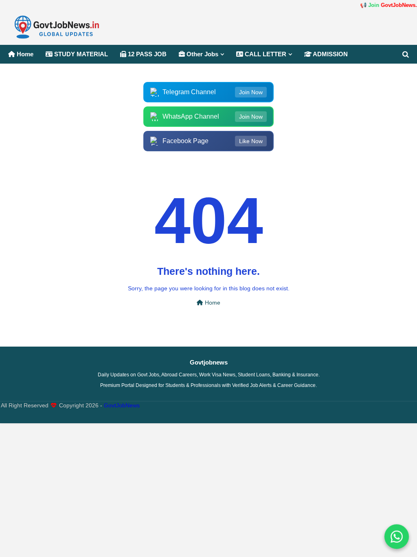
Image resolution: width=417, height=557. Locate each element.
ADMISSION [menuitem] (330, 54)
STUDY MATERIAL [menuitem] (80, 54)
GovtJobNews (122, 405)
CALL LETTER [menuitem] (264, 54)
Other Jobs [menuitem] (201, 54)
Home (211, 303)
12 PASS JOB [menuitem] (146, 54)
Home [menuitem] (24, 54)
